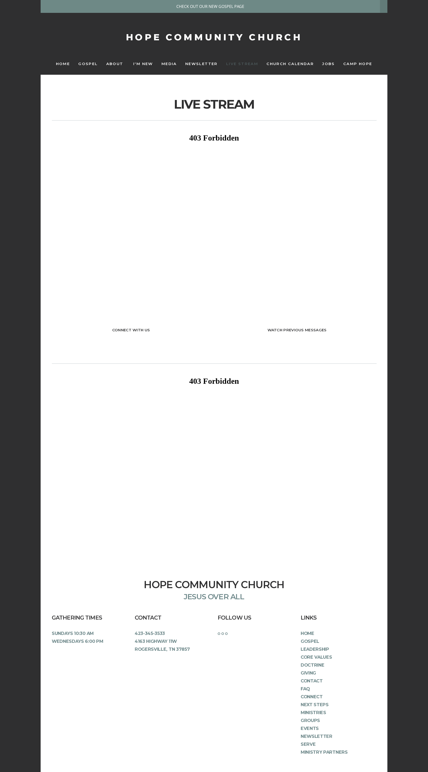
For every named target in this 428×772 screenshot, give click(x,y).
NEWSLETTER (201, 63)
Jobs (328, 63)
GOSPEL (88, 63)
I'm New (143, 63)
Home (63, 63)
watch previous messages (297, 330)
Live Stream (242, 63)
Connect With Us (131, 330)
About (115, 63)
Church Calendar (290, 63)
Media (169, 63)
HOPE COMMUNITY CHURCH (214, 37)
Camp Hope (357, 63)
